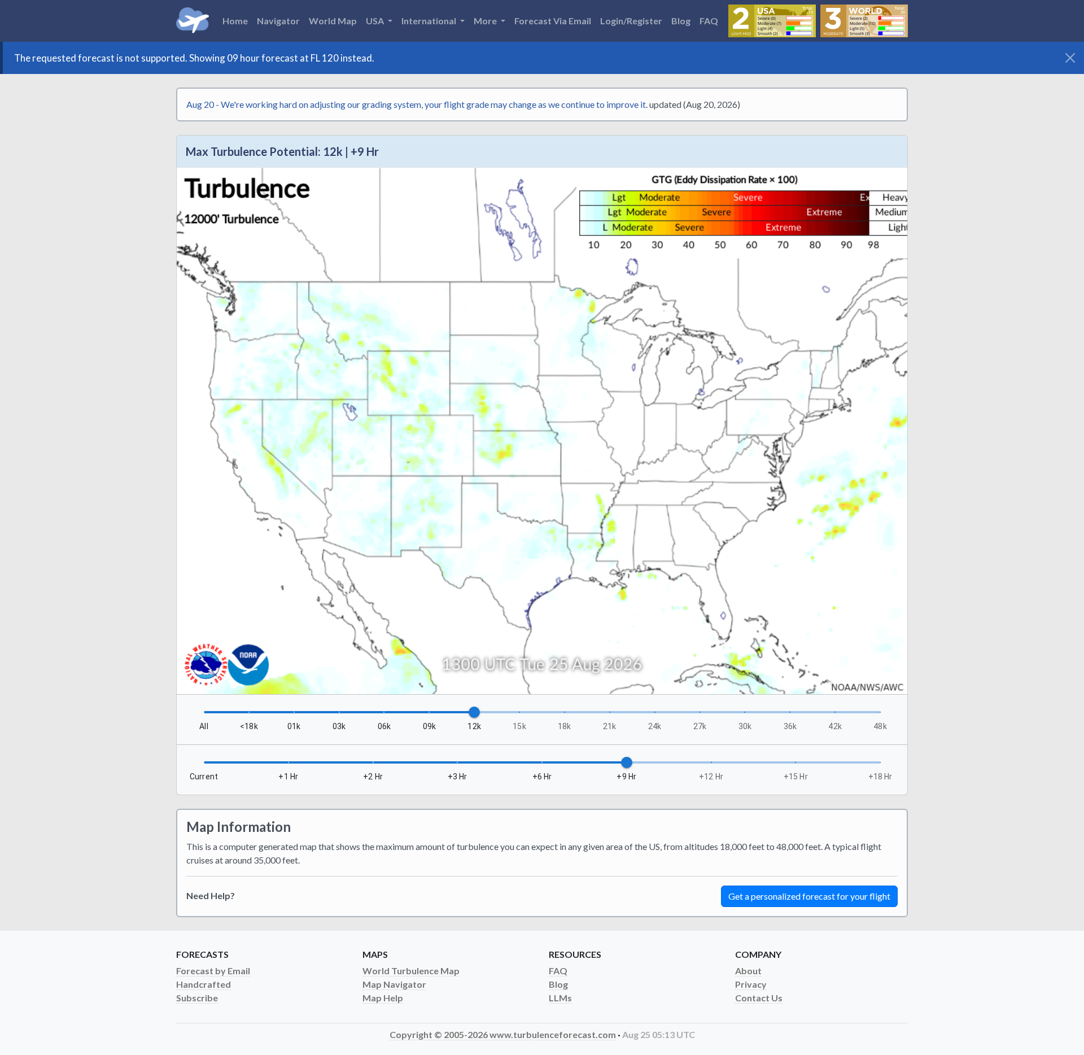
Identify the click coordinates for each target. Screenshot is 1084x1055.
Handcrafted (203, 984)
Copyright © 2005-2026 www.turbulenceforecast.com (503, 1034)
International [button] (429, 20)
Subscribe (197, 997)
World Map (333, 20)
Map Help (382, 997)
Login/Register (631, 20)
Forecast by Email (213, 970)
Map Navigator (394, 984)
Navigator (278, 20)
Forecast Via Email (552, 20)
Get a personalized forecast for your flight (809, 896)
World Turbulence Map (411, 970)
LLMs (560, 997)
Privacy (751, 984)
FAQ (709, 20)
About (748, 970)
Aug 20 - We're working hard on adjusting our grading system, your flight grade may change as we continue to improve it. (417, 104)
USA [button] (376, 20)
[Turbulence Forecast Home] (192, 21)
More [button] (486, 20)
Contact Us (759, 997)
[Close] (1070, 58)
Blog (680, 20)
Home (235, 20)
